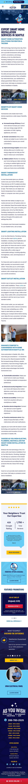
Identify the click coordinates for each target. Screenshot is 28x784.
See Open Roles (18, 2)
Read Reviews (14, 552)
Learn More (14, 581)
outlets (21, 285)
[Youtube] (14, 764)
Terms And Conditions (14, 775)
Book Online (14, 781)
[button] (13, 618)
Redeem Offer (13, 606)
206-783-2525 (20, 99)
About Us (13, 660)
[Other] (19, 764)
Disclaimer (12, 774)
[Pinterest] (17, 764)
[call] (24, 7)
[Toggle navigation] (2, 6)
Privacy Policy (21, 774)
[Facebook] (7, 764)
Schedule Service (14, 102)
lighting (15, 238)
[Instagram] (10, 764)
